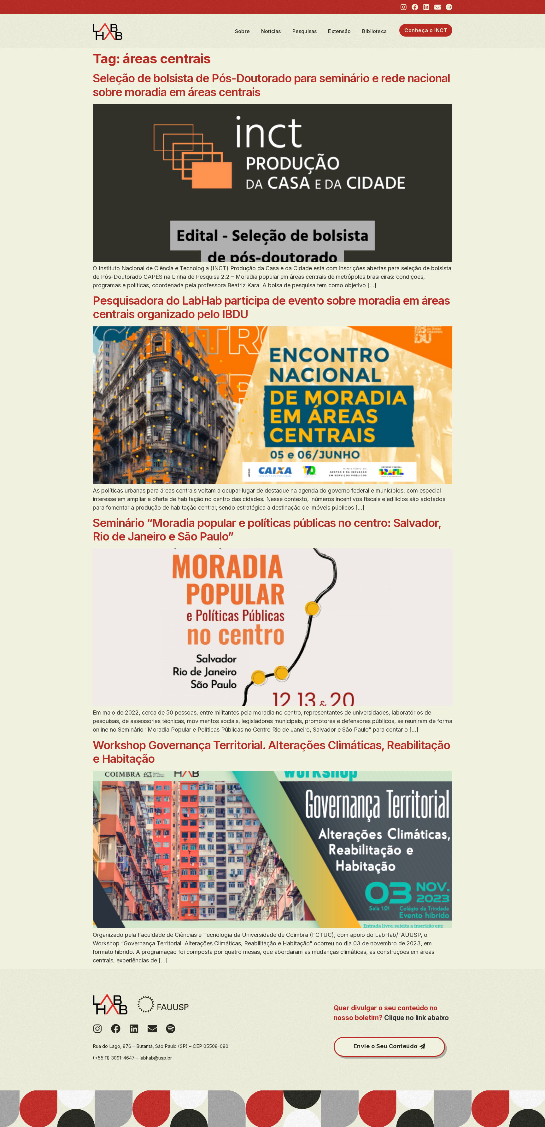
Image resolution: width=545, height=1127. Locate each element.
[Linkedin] (426, 7)
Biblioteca (374, 31)
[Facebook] (415, 7)
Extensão (339, 31)
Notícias (271, 31)
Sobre (242, 31)
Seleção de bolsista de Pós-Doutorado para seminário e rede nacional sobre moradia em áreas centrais (271, 85)
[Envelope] (437, 7)
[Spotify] (449, 7)
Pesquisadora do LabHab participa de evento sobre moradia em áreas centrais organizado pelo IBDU (271, 307)
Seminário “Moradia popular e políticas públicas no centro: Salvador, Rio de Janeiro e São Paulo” (267, 529)
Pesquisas (304, 31)
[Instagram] (403, 7)
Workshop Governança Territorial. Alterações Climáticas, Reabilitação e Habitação (271, 752)
